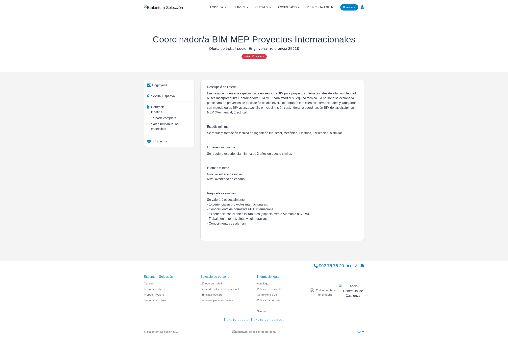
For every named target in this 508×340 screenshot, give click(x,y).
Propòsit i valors (154, 294)
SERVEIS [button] (239, 7)
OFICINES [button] (261, 7)
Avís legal (263, 283)
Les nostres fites (154, 289)
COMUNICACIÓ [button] (287, 7)
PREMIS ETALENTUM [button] (320, 7)
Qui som (149, 283)
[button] (362, 7)
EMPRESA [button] (216, 7)
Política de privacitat (269, 289)
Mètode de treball (211, 283)
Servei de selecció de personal (219, 289)
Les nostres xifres (155, 300)
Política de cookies (268, 300)
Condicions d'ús (267, 294)
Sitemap (262, 311)
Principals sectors (211, 294)
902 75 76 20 (331, 265)
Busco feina (349, 7)
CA (359, 331)
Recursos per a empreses (216, 300)
